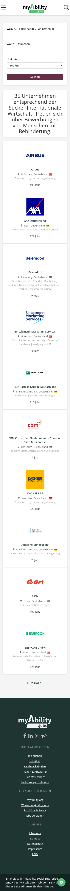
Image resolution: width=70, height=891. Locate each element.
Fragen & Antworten (35, 771)
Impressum (35, 849)
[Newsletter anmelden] (44, 736)
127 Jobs (35, 236)
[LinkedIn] (31, 736)
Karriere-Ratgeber (35, 766)
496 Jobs (35, 185)
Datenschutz (35, 843)
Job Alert (35, 761)
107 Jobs (35, 611)
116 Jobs (35, 402)
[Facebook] (25, 736)
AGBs (35, 854)
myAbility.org (35, 800)
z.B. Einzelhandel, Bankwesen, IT (30, 29)
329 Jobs (35, 509)
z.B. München (18, 44)
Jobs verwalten (35, 815)
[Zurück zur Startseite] (35, 7)
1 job (35, 457)
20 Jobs (35, 351)
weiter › (36, 682)
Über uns (35, 833)
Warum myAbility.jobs (35, 805)
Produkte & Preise (35, 810)
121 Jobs (35, 667)
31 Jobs (35, 560)
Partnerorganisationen (35, 782)
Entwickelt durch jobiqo (31, 882)
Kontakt (35, 838)
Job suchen (35, 756)
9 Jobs (35, 295)
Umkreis (12, 59)
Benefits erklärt (35, 777)
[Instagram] (38, 736)
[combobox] (35, 35)
